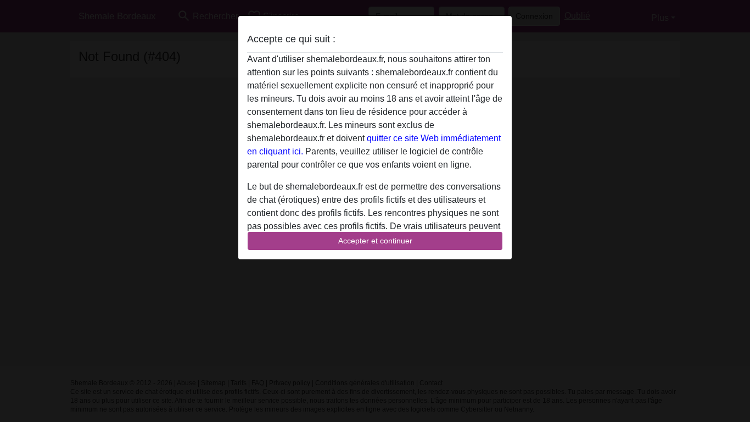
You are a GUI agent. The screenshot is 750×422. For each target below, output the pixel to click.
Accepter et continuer (375, 240)
